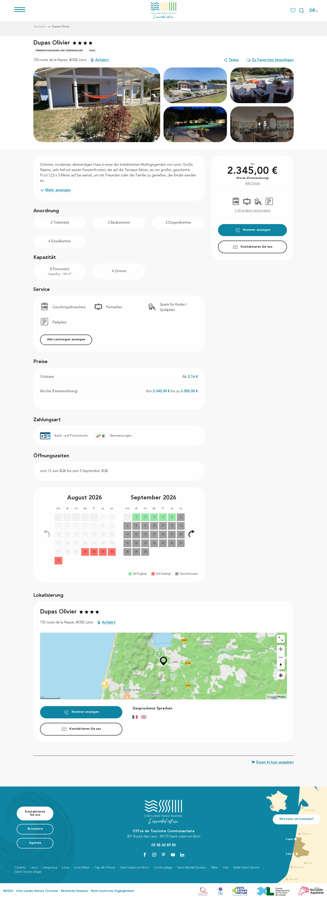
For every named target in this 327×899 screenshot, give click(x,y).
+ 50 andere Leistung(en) (252, 210)
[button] (301, 10)
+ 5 (262, 124)
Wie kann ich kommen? (296, 819)
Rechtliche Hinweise (74, 891)
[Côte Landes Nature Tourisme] (163, 10)
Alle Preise (252, 183)
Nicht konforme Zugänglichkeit (112, 891)
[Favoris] (293, 10)
